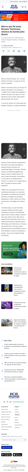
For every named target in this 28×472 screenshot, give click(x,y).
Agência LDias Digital (19, 470)
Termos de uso (4, 429)
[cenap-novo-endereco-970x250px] (14, 20)
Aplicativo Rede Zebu (6, 412)
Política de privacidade (6, 426)
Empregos (17, 427)
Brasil (16, 417)
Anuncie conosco (5, 414)
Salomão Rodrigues (8, 45)
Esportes (17, 422)
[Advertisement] (14, 127)
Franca (16, 409)
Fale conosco (4, 424)
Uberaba (17, 412)
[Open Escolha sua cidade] (7, 12)
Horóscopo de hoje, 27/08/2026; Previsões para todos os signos (20, 305)
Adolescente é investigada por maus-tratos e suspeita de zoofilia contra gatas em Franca (19, 290)
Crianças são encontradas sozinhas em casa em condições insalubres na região (20, 272)
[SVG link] (6, 454)
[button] (3, 7)
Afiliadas (3, 421)
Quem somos (4, 409)
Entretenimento (18, 425)
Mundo (16, 420)
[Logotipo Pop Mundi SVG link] (14, 396)
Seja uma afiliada (5, 419)
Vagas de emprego (5, 417)
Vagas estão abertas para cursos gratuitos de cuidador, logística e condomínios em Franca (20, 324)
